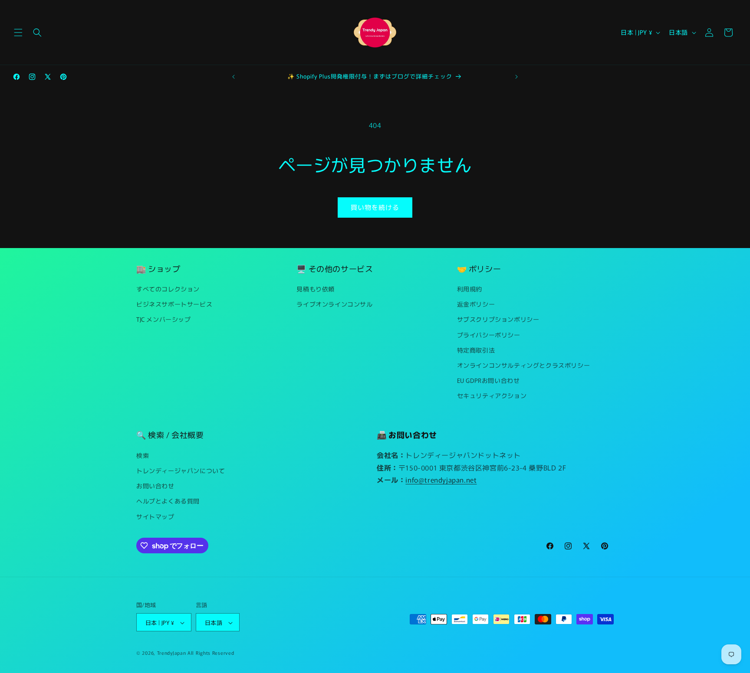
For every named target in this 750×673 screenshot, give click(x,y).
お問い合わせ (155, 485)
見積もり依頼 (315, 288)
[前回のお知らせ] (233, 77)
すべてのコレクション (168, 288)
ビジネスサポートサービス (174, 304)
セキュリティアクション (492, 396)
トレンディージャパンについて (180, 470)
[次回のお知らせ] (516, 77)
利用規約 (469, 288)
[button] (18, 32)
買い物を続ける (375, 207)
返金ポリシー (476, 304)
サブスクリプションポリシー (498, 319)
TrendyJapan (171, 653)
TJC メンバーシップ (163, 319)
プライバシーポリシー (488, 334)
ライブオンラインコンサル (334, 304)
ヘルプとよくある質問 (168, 501)
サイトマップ (155, 516)
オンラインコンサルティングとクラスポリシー (523, 365)
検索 (142, 455)
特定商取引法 (476, 350)
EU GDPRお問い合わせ (488, 380)
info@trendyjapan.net (441, 479)
